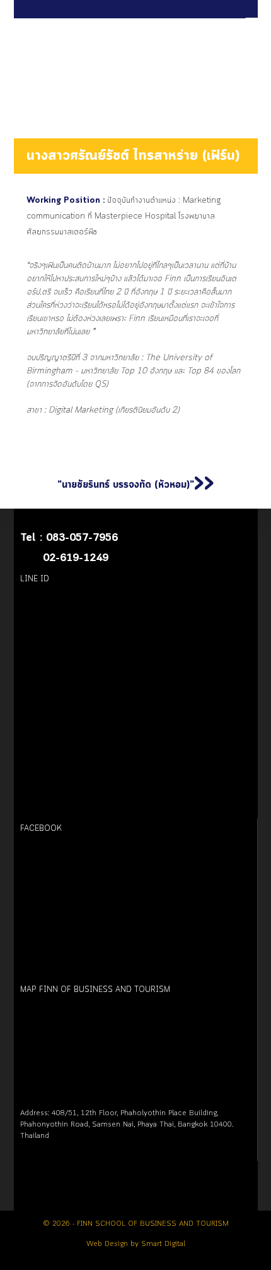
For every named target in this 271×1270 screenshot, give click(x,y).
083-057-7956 (82, 538)
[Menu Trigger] (252, 22)
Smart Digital (163, 1244)
